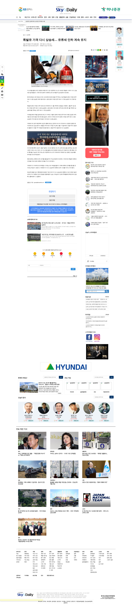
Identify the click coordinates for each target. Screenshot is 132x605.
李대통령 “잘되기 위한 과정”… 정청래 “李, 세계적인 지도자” (97, 299)
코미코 (43, 417)
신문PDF (18, 575)
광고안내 (59, 601)
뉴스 (24, 35)
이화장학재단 (104, 417)
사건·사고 (35, 553)
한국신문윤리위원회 (108, 596)
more (107, 296)
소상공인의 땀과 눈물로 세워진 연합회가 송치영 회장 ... (95, 318)
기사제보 (91, 261)
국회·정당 (26, 555)
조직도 (44, 601)
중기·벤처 (59, 553)
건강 (91, 570)
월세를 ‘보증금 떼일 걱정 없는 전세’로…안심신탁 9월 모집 (63, 483)
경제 (53, 17)
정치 (45, 17)
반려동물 (92, 566)
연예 (111, 557)
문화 (82, 17)
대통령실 (26, 553)
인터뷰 (17, 562)
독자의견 (69, 601)
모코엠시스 (89, 417)
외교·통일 (26, 560)
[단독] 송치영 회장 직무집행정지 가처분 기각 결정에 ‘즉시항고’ (97, 306)
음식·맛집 (92, 568)
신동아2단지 (28, 418)
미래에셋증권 (28, 417)
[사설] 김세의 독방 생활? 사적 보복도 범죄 (96, 309)
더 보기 (59, 393)
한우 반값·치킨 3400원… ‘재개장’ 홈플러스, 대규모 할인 (94, 454)
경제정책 (43, 560)
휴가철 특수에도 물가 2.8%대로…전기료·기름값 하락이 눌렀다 (58, 224)
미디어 (92, 564)
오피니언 (34, 17)
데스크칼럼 (19, 555)
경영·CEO (43, 553)
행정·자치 (26, 557)
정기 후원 (52, 196)
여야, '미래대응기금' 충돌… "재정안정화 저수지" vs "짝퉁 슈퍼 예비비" (31, 454)
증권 (67, 557)
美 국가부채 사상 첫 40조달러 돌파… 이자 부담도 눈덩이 (32, 511)
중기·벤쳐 (43, 557)
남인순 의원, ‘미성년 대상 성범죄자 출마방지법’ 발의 (37, 21)
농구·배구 (101, 564)
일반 (75, 553)
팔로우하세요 (96, 341)
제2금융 (68, 562)
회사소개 (40, 601)
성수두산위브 (74, 418)
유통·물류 (51, 560)
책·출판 (92, 555)
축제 (94, 560)
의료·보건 (35, 566)
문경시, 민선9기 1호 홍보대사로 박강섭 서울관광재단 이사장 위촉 (29, 540)
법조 (34, 568)
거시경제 (43, 568)
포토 (91, 17)
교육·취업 (35, 560)
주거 (34, 562)
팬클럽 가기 (96, 155)
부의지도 (40, 17)
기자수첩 (18, 560)
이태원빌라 (104, 418)
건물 (75, 555)
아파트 (75, 560)
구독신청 (91, 255)
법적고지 (73, 601)
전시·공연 (92, 557)
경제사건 (43, 566)
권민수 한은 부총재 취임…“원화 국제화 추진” (94, 482)
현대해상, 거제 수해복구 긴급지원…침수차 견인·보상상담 (31, 483)
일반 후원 (52, 200)
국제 (78, 17)
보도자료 (35, 575)
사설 (17, 553)
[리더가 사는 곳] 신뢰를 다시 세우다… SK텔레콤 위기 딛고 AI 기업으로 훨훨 (96, 287)
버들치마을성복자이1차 (43, 418)
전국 (42, 575)
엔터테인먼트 (93, 572)
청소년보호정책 (88, 601)
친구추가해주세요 (89, 341)
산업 (56, 17)
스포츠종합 (101, 555)
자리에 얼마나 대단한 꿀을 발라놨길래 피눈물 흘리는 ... (96, 322)
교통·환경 (35, 570)
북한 (25, 562)
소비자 (28, 35)
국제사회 (84, 557)
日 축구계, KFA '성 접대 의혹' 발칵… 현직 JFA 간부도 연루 (95, 511)
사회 (49, 17)
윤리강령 (54, 601)
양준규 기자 (29, 50)
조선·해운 (51, 557)
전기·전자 (51, 553)
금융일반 (68, 553)
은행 (67, 555)
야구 (100, 557)
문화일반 (92, 553)
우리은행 (59, 417)
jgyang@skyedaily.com (39, 182)
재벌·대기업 (44, 555)
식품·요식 (51, 564)
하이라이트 (73, 417)
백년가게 (59, 566)
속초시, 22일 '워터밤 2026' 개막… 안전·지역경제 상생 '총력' (64, 511)
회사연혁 (49, 601)
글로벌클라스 (85, 562)
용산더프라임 (89, 418)
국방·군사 (35, 564)
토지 (75, 557)
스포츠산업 (101, 553)
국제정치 (84, 560)
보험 (67, 560)
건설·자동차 (52, 555)
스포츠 (87, 17)
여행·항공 (51, 566)
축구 (100, 560)
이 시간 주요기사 (21, 24)
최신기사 (27, 17)
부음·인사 (35, 572)
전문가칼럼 (19, 557)
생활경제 (62, 17)
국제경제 (84, 555)
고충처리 (65, 602)
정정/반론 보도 (50, 575)
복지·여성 (35, 557)
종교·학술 (92, 562)
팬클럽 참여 (30, 420)
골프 (100, 562)
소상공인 (59, 568)
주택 (59, 418)
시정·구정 (43, 564)
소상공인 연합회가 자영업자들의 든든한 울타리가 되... (95, 326)
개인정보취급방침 (80, 601)
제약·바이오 (52, 562)
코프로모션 (102, 255)
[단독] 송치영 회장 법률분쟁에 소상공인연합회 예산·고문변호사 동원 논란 (97, 301)
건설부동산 (72, 17)
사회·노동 (35, 555)
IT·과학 (51, 570)
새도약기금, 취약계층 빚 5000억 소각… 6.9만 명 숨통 (57, 234)
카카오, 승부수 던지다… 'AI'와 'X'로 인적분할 (63, 453)
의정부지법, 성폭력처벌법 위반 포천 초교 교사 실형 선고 (97, 304)
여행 (91, 560)
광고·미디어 (52, 568)
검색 (61, 377)
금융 (67, 17)
